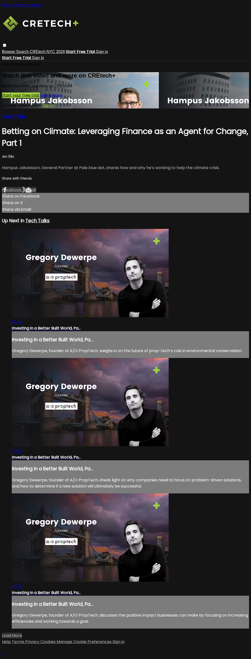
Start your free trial (21, 95)
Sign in (102, 52)
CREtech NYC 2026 (47, 52)
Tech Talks (14, 116)
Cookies (48, 642)
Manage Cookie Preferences (85, 642)
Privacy (32, 642)
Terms (18, 642)
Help (7, 642)
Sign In (38, 58)
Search (23, 52)
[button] (4, 45)
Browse (9, 52)
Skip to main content (22, 5)
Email (31, 190)
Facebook (12, 190)
